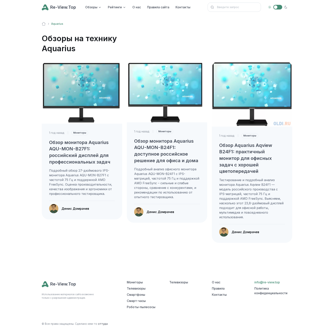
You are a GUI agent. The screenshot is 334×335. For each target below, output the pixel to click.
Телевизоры (136, 288)
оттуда (103, 323)
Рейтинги (115, 7)
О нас (136, 7)
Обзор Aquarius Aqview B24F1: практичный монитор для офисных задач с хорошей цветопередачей (245, 158)
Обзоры (91, 7)
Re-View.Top (63, 7)
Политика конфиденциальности (270, 290)
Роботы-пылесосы (141, 307)
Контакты (183, 7)
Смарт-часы (136, 301)
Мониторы (79, 132)
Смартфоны (136, 295)
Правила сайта (158, 7)
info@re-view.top (267, 282)
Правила (218, 288)
